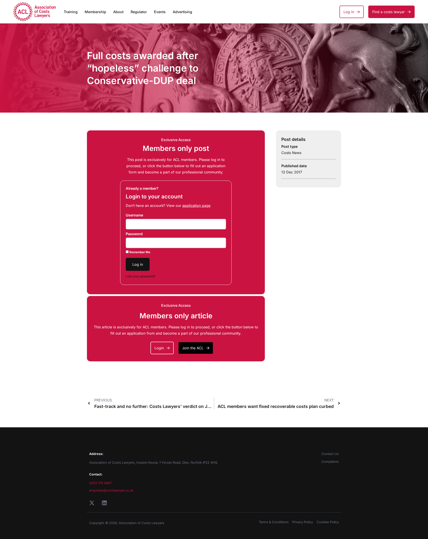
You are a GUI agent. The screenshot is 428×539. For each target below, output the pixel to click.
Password (134, 234)
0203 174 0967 (100, 483)
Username (134, 215)
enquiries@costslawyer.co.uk (111, 490)
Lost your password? (140, 276)
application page (196, 205)
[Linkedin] (104, 503)
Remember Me (139, 252)
